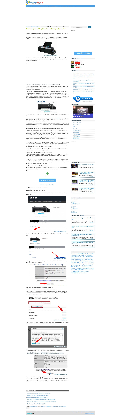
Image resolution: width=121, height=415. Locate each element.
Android (79, 253)
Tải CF (90, 268)
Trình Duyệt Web (85, 268)
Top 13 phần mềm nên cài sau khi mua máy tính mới (83, 72)
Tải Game (40, 6)
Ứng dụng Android (47, 6)
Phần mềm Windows (33, 6)
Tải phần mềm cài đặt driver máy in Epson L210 (37, 397)
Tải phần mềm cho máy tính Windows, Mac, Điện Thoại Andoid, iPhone (34, 2)
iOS (72, 262)
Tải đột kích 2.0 (80, 270)
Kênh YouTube (73, 6)
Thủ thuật (68, 6)
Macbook (85, 265)
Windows (76, 271)
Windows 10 (76, 273)
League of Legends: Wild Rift (88, 262)
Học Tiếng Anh (91, 261)
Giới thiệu (79, 411)
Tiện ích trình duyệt (76, 130)
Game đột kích (80, 261)
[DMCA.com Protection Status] (30, 413)
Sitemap (92, 411)
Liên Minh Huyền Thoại (75, 203)
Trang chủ (28, 26)
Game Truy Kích (74, 199)
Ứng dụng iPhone (54, 6)
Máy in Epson (49, 406)
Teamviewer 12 (74, 212)
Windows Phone (62, 6)
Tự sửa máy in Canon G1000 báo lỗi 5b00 (36, 403)
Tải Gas (72, 204)
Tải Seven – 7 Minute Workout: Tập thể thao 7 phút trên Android (41, 399)
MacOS (90, 265)
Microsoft (74, 267)
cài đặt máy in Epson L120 (56, 118)
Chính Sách (83, 411)
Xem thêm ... (92, 168)
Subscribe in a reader (89, 413)
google (86, 261)
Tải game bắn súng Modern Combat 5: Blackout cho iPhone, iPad (41, 401)
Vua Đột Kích (88, 269)
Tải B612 (72, 211)
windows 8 (87, 271)
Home (28, 6)
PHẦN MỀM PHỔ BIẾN (83, 53)
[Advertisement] (60, 16)
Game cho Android (87, 256)
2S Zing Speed (73, 253)
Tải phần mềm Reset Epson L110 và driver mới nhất (38, 393)
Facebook (89, 255)
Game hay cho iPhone (83, 259)
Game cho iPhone (75, 258)
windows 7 (83, 271)
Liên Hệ (88, 411)
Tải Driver (54, 406)
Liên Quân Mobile (74, 208)
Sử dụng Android (78, 268)
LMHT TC (79, 265)
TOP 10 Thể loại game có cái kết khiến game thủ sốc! (83, 89)
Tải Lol (72, 202)
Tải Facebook (73, 206)
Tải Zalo (72, 207)
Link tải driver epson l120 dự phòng (47, 184)
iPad (75, 262)
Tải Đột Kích (73, 201)
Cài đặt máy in (88, 253)
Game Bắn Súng (76, 256)
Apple (83, 253)
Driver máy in (43, 406)
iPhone (80, 262)
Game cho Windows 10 (84, 258)
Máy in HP (84, 266)
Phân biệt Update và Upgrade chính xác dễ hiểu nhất (83, 74)
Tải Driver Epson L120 (47, 180)
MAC (83, 265)
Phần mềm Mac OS (77, 122)
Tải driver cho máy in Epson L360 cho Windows (37, 395)
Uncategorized (76, 132)
